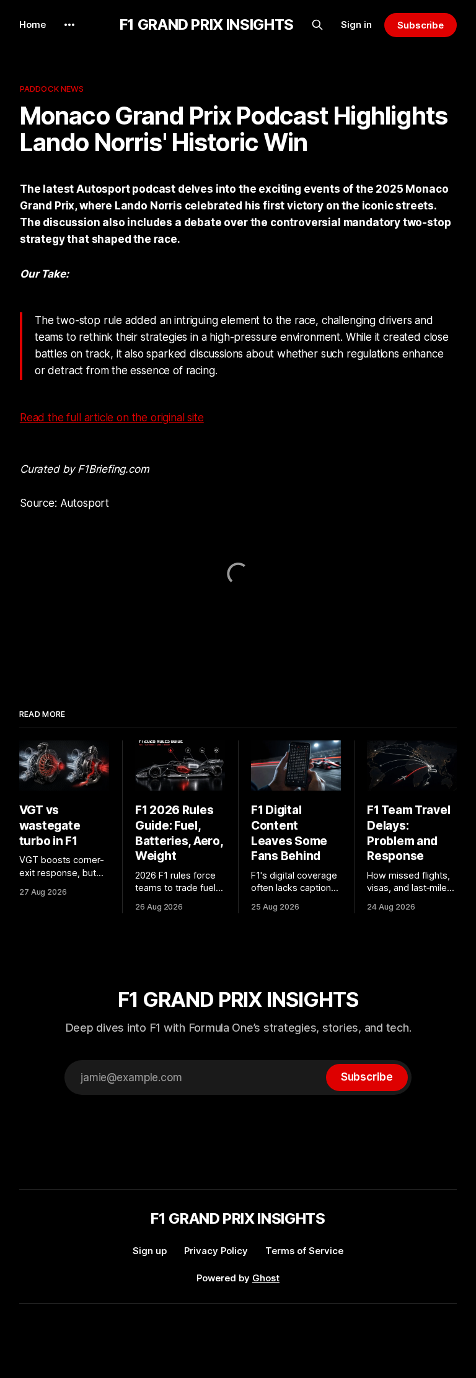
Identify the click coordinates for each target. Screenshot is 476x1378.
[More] (69, 25)
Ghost (266, 1278)
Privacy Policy (216, 1251)
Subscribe (420, 25)
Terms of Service (304, 1251)
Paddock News (52, 89)
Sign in (356, 24)
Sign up (150, 1251)
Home (32, 24)
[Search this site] (317, 25)
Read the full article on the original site (112, 417)
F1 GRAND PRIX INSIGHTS (207, 24)
